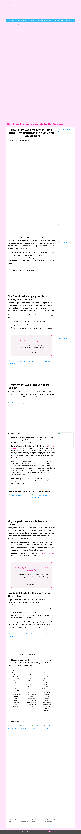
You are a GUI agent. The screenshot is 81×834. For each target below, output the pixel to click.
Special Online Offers (46, 553)
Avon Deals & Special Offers (37, 774)
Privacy (57, 831)
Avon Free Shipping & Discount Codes (49, 774)
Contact (52, 831)
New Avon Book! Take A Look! (13, 774)
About (47, 831)
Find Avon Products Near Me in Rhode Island (35, 124)
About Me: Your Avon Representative (25, 774)
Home (42, 831)
